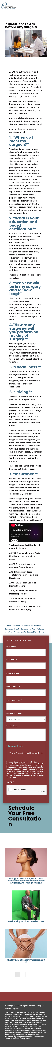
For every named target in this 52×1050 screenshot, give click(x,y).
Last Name (11, 659)
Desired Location (14, 713)
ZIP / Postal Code (14, 700)
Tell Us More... (12, 726)
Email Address (13, 686)
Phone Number (13, 673)
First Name (11, 646)
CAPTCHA (10, 782)
